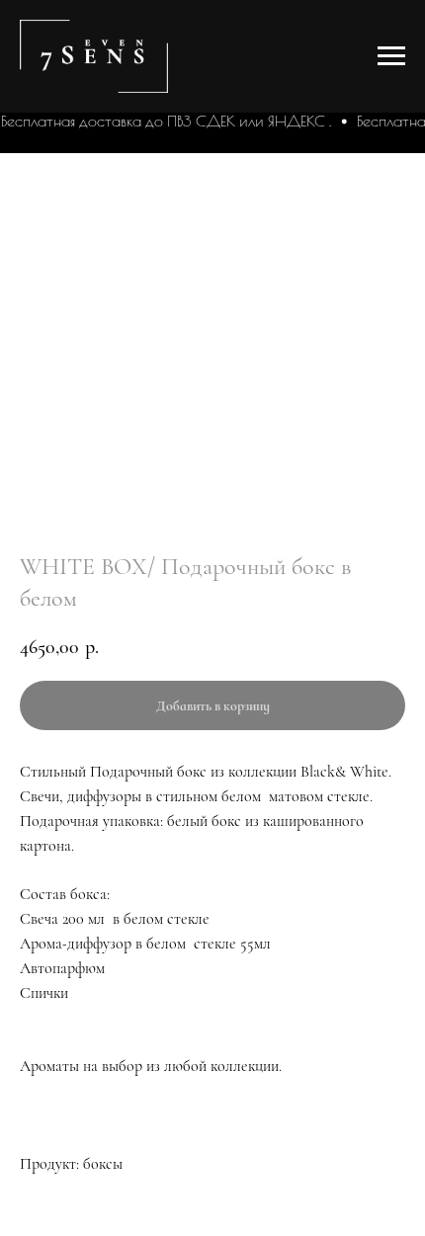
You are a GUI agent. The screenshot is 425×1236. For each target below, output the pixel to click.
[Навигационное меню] (391, 56)
